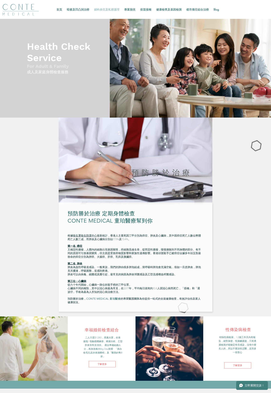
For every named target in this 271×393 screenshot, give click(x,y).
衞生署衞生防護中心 (85, 235)
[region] (135, 161)
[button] (169, 9)
